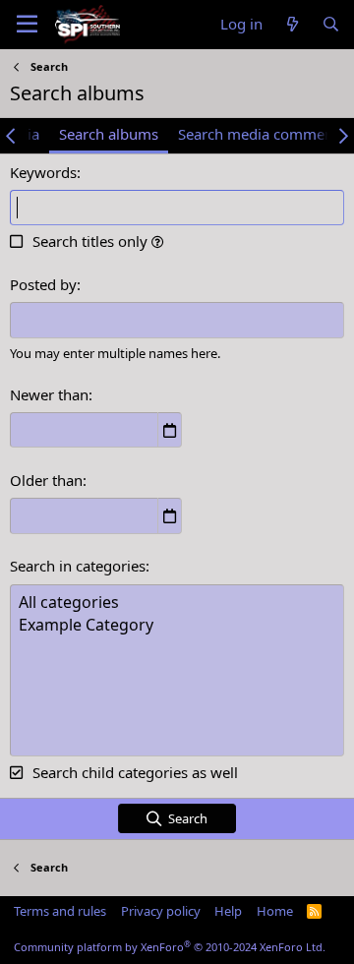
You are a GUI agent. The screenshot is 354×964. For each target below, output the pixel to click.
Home (275, 911)
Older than (46, 480)
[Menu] (27, 24)
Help (228, 911)
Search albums (108, 134)
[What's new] (291, 24)
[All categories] (177, 602)
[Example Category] (177, 625)
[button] (157, 241)
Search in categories (78, 565)
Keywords (43, 172)
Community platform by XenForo (169, 946)
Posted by (43, 284)
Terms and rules (60, 911)
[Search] (331, 24)
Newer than (49, 394)
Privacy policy (161, 911)
